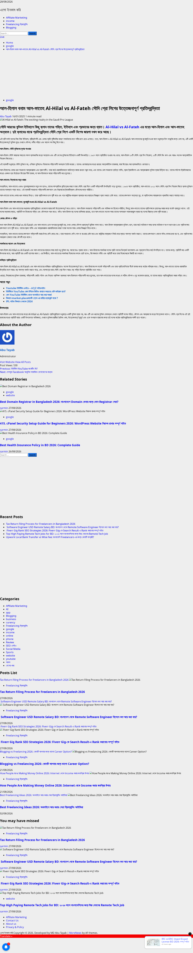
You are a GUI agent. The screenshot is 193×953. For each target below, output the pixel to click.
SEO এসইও (11, 645)
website (10, 395)
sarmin (4, 408)
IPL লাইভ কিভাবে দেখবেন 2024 (19, 301)
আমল (8, 662)
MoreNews (75, 932)
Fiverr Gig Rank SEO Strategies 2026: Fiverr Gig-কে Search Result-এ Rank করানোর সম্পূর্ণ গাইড (54, 530)
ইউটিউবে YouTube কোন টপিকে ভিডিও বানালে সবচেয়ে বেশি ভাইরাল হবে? (36, 291)
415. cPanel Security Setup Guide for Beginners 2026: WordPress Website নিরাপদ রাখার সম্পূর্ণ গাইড (63, 423)
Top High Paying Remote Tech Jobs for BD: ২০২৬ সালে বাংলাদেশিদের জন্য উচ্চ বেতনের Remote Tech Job (57, 533)
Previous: (19, 368)
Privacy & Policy (15, 927)
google (10, 100)
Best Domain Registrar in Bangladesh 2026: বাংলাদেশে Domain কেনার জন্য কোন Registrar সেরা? (59, 402)
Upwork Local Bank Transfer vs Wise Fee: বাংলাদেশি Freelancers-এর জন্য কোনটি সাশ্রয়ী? (50, 537)
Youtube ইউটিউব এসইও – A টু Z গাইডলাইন (25, 288)
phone (9, 639)
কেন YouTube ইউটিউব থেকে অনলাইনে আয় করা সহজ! (29, 294)
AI (7, 609)
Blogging (11, 27)
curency (10, 622)
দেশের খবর (10, 665)
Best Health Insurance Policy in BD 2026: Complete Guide (40, 445)
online (9, 635)
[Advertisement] (96, 75)
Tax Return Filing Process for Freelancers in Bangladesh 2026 (40, 523)
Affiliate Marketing (16, 17)
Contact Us (12, 920)
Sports (10, 652)
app (8, 612)
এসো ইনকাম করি (10, 9)
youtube (11, 659)
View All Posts (23, 362)
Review (10, 642)
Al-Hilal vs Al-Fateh (122, 126)
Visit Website (7, 362)
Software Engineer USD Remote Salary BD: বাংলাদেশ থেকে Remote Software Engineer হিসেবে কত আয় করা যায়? (62, 527)
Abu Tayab (6, 116)
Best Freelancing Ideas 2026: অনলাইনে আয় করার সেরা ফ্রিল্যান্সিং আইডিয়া (33, 795)
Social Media (13, 649)
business (11, 619)
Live (2, 37)
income (10, 21)
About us (11, 923)
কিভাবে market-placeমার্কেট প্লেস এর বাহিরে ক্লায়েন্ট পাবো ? (32, 298)
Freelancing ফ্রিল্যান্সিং (17, 24)
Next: (26, 372)
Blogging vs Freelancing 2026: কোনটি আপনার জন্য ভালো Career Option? (36, 751)
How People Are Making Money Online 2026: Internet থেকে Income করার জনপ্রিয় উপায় (44, 773)
